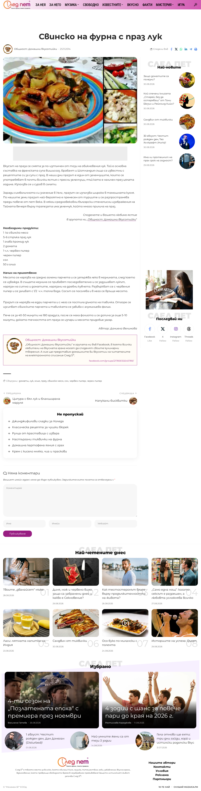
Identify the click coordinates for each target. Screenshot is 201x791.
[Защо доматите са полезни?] (187, 80)
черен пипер (94, 380)
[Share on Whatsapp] (181, 49)
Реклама (162, 775)
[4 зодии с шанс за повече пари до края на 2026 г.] (149, 700)
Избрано (100, 666)
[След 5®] (16, 4)
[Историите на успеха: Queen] (175, 623)
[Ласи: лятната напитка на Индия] (26, 623)
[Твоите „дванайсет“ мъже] (26, 572)
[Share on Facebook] (171, 49)
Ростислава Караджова (118, 722)
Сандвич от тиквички (158, 119)
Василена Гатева (17, 722)
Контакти (162, 767)
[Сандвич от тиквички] (187, 122)
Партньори (162, 779)
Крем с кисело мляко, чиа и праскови (39, 451)
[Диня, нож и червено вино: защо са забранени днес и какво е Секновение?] (76, 572)
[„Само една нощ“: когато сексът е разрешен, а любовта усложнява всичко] (175, 572)
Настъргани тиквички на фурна (37, 439)
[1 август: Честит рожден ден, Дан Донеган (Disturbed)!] (14, 740)
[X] (163, 333)
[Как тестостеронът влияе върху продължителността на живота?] (125, 572)
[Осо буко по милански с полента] (125, 623)
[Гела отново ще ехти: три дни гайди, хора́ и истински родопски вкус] (145, 740)
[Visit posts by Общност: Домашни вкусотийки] (8, 49)
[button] (195, 4)
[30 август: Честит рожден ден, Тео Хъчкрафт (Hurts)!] (187, 141)
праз (43, 380)
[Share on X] (176, 49)
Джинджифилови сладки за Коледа (38, 421)
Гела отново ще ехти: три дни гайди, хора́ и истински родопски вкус (175, 738)
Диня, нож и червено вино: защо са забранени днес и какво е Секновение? (72, 594)
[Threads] (189, 333)
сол (66, 380)
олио (37, 380)
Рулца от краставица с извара (35, 433)
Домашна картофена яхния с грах (38, 445)
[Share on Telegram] (191, 49)
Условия (162, 771)
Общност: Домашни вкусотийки (35, 49)
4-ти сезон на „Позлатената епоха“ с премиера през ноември (44, 708)
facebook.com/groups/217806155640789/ (111, 360)
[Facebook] (150, 333)
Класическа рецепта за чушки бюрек (40, 427)
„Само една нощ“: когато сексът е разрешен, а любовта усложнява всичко (172, 594)
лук (31, 380)
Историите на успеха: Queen (174, 641)
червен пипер (78, 380)
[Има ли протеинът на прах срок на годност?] (187, 161)
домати (24, 380)
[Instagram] (176, 333)
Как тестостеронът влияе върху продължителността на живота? (124, 594)
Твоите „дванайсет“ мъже (23, 589)
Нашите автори (162, 762)
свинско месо (55, 380)
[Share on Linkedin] (186, 49)
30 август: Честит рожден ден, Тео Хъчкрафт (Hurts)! (156, 139)
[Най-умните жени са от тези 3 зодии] (79, 740)
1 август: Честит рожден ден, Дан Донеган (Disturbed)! (45, 738)
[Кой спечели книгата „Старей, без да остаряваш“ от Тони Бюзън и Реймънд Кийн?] (187, 101)
